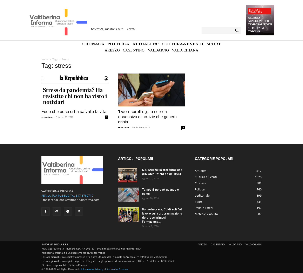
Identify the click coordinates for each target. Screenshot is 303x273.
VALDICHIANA (253, 244)
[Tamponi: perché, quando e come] (128, 195)
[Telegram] (68, 211)
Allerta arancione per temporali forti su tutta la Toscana (260, 24)
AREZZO (202, 244)
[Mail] (57, 211)
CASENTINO (218, 244)
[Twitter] (79, 211)
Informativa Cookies (116, 269)
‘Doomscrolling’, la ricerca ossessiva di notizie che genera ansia (147, 116)
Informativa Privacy (92, 269)
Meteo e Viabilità (255, 11)
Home (44, 59)
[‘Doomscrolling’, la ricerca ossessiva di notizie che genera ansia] (151, 90)
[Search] (237, 30)
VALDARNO (235, 244)
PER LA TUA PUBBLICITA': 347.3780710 (67, 195)
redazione (47, 117)
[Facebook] (45, 211)
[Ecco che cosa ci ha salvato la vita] (74, 90)
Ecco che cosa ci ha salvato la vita (73, 111)
